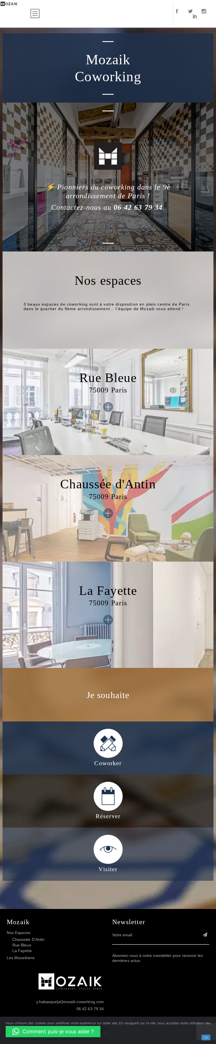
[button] (53, 1031)
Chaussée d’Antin (28, 939)
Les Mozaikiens (21, 958)
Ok (206, 1037)
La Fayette (22, 951)
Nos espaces (18, 933)
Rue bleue (21, 945)
